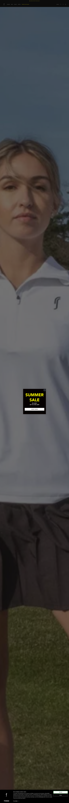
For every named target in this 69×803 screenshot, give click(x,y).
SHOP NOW (34, 409)
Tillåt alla (60, 792)
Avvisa (60, 795)
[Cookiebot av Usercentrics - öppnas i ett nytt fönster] (6, 801)
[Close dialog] (44, 390)
